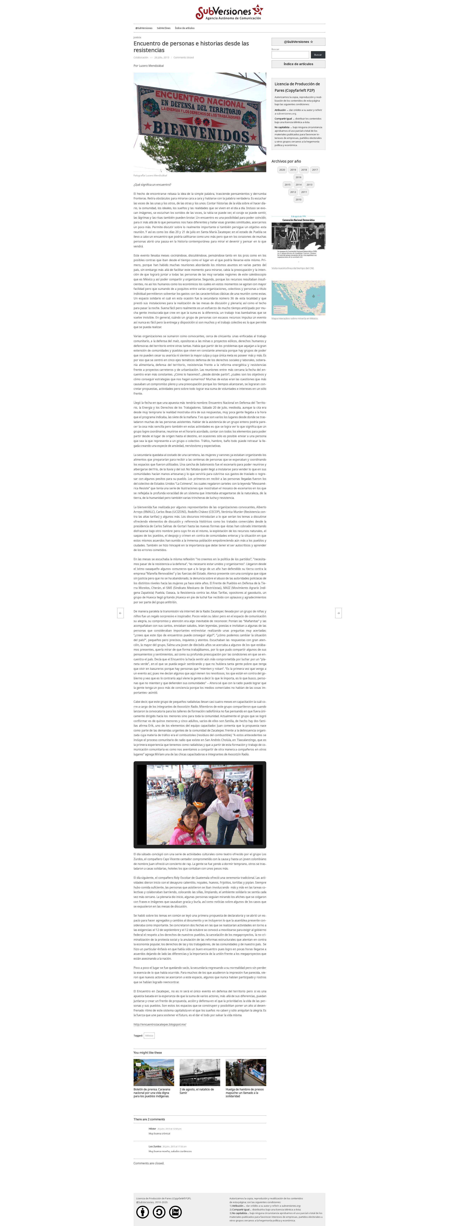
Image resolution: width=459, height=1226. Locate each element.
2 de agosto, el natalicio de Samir (197, 1091)
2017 (315, 169)
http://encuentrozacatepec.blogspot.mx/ (160, 1024)
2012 (293, 192)
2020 (282, 169)
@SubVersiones (145, 1202)
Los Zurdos (155, 1146)
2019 (293, 169)
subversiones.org (286, 113)
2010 (298, 199)
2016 (298, 177)
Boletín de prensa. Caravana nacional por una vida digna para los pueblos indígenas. (152, 1093)
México (149, 1035)
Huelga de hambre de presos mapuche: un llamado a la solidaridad (245, 1093)
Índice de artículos (298, 64)
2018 (304, 169)
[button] (191, 835)
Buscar (275, 49)
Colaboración (141, 57)
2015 (287, 184)
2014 (298, 184)
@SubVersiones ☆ (298, 42)
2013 (309, 184)
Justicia (137, 37)
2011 (304, 192)
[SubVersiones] (229, 11)
